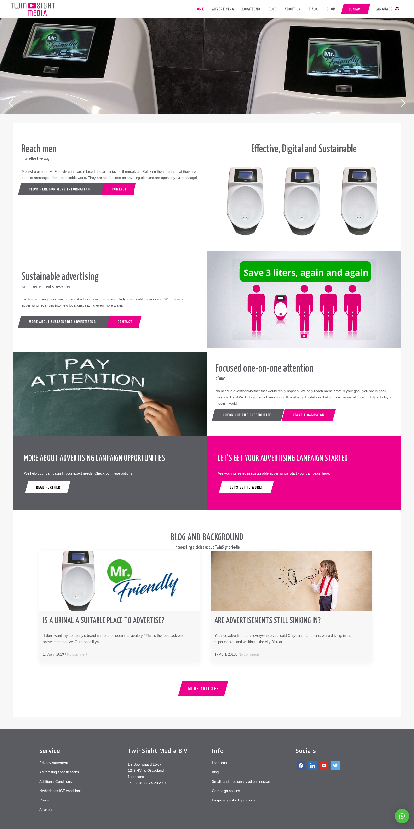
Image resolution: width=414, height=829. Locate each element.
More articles (203, 688)
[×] (402, 816)
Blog (215, 772)
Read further (48, 487)
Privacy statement (53, 763)
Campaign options (226, 791)
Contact (119, 189)
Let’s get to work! (246, 487)
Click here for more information (59, 189)
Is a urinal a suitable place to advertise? (103, 621)
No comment (77, 654)
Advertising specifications (59, 772)
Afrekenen (47, 809)
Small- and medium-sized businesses (241, 781)
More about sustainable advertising (62, 321)
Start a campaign (309, 415)
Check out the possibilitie (247, 415)
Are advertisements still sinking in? (267, 621)
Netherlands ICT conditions (60, 791)
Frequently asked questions (233, 800)
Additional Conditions (55, 781)
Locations (219, 763)
